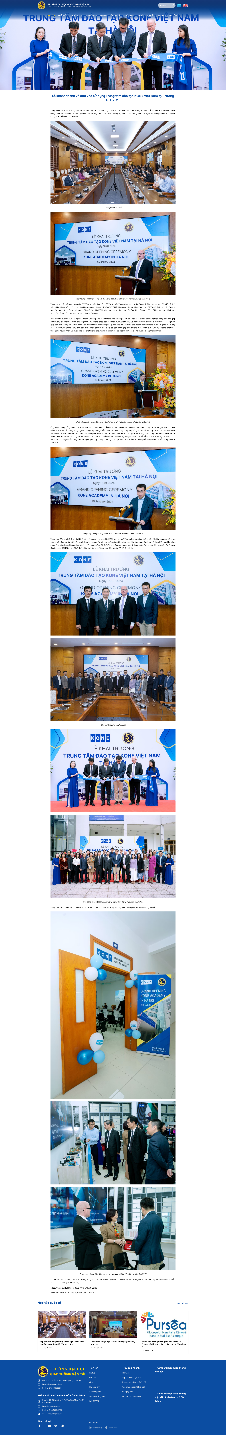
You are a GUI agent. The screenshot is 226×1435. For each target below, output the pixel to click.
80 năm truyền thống (168, 15)
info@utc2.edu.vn (53, 1406)
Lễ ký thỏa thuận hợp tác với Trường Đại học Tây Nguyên (113, 1342)
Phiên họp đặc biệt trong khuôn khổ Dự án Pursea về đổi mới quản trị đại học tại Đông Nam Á (164, 1344)
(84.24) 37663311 (54, 1388)
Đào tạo (76, 15)
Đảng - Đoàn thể (145, 15)
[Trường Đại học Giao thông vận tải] (64, 5)
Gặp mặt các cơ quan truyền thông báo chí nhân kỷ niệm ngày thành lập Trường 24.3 (62, 1342)
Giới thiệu (62, 15)
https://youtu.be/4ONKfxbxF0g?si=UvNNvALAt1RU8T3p (73, 1288)
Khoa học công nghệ (110, 15)
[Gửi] (173, 5)
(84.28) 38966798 (55, 1410)
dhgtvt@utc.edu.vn (54, 1384)
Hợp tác (129, 15)
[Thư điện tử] (179, 5)
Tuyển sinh (90, 15)
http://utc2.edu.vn (55, 1414)
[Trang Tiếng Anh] (185, 5)
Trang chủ (50, 15)
